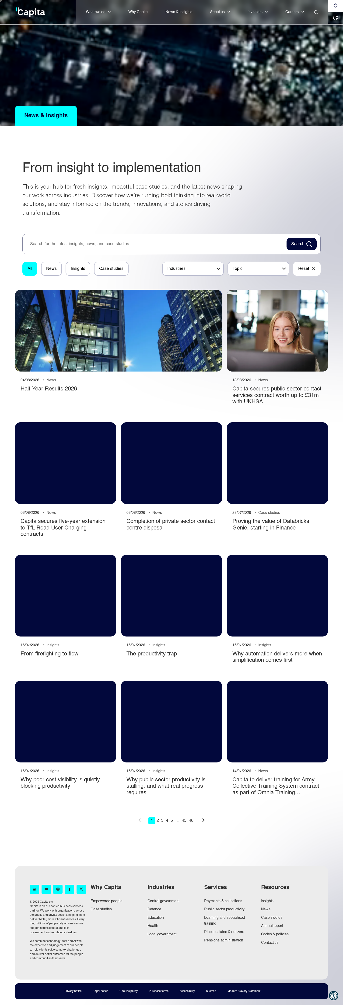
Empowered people (106, 901)
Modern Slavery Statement (244, 991)
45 (184, 821)
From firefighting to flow (49, 654)
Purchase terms (158, 991)
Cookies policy (128, 991)
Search (297, 244)
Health (152, 926)
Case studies (111, 269)
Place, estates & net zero (224, 932)
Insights (78, 269)
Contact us (269, 943)
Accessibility (187, 991)
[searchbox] (156, 244)
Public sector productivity (224, 909)
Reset (303, 269)
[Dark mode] (335, 18)
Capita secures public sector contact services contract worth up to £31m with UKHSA (277, 395)
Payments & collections (223, 901)
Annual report (272, 926)
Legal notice (100, 991)
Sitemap (211, 991)
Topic (237, 269)
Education (155, 918)
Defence (154, 909)
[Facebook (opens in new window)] (69, 889)
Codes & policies (275, 934)
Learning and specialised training (224, 921)
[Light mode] (335, 6)
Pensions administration (223, 940)
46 (191, 821)
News (51, 269)
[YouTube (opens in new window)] (46, 889)
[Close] (316, 12)
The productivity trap (151, 654)
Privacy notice (73, 991)
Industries (176, 269)
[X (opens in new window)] (81, 889)
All (30, 269)
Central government (163, 901)
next (203, 820)
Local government (161, 934)
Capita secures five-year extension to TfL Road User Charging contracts (63, 528)
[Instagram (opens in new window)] (58, 889)
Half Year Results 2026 (49, 389)
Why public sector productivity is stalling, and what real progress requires (166, 786)
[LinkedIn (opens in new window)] (34, 889)
